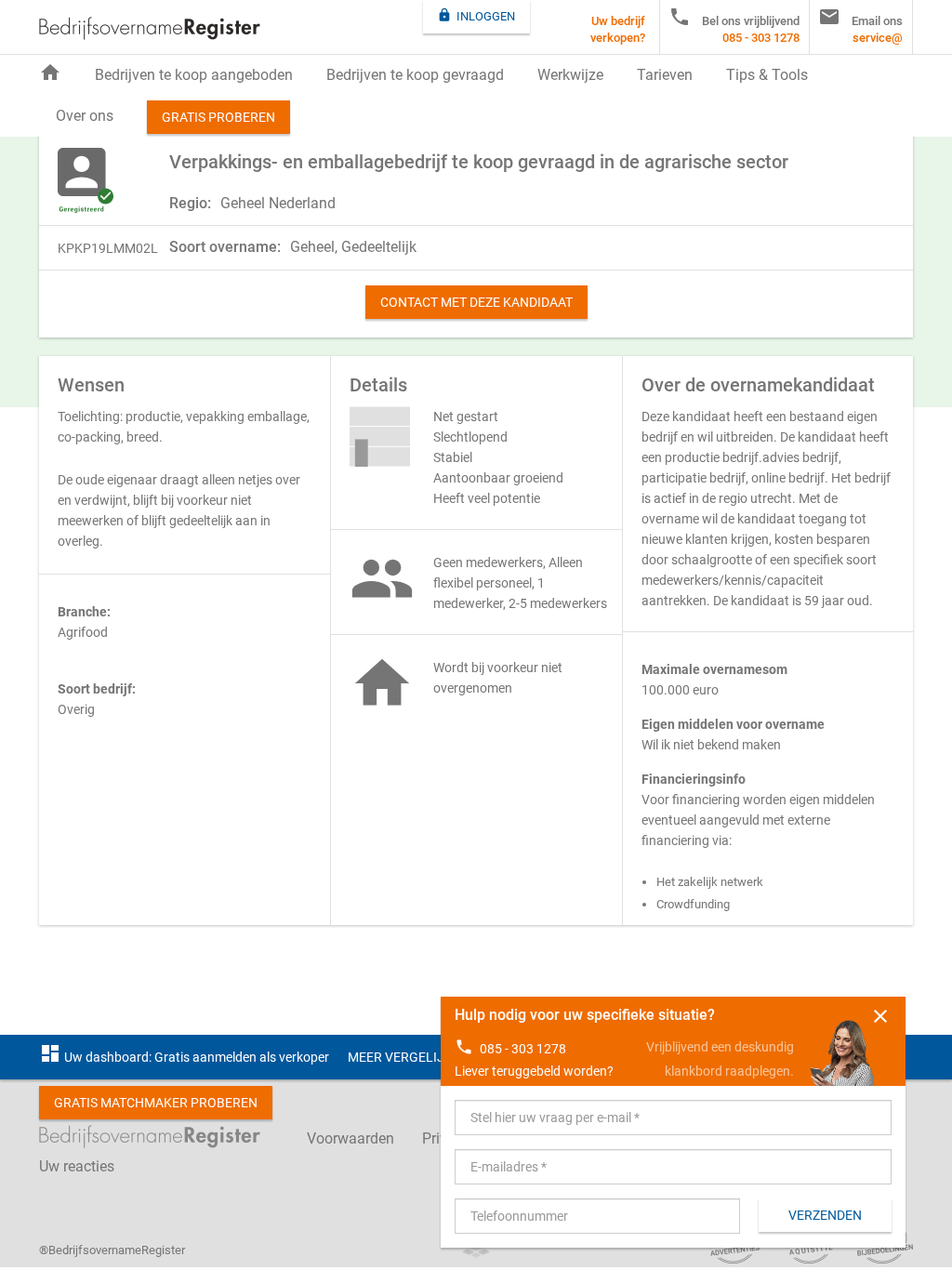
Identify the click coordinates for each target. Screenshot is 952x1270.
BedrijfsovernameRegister (149, 28)
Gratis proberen (218, 117)
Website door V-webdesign (476, 1251)
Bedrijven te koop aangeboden (194, 75)
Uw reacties (76, 1166)
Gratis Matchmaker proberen (156, 1102)
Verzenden (825, 1215)
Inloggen (476, 15)
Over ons (84, 116)
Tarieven (665, 75)
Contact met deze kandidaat (476, 302)
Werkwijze (570, 75)
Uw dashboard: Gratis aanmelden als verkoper (184, 1057)
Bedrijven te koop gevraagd (415, 75)
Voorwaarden (350, 1138)
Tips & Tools (767, 75)
